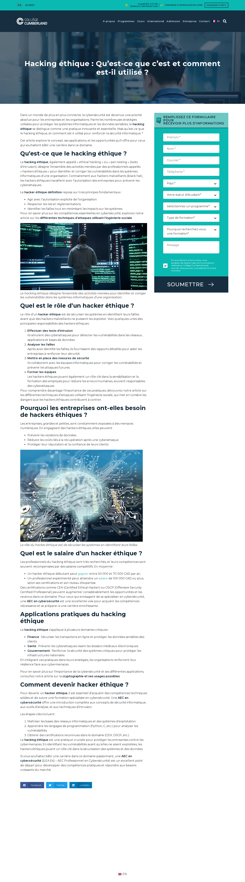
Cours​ (141, 21)
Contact (204, 21)
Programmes (126, 21)
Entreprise (190, 21)
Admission (173, 21)
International (155, 21)
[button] (224, 21)
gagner (83, 573)
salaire (103, 578)
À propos (109, 21)
